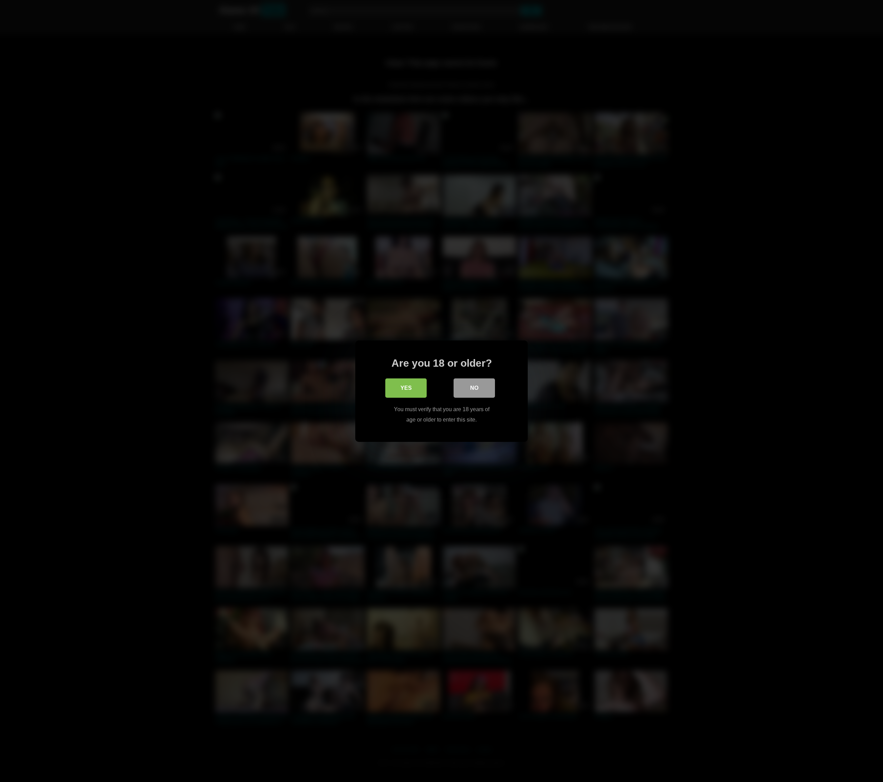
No (474, 387)
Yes (406, 387)
